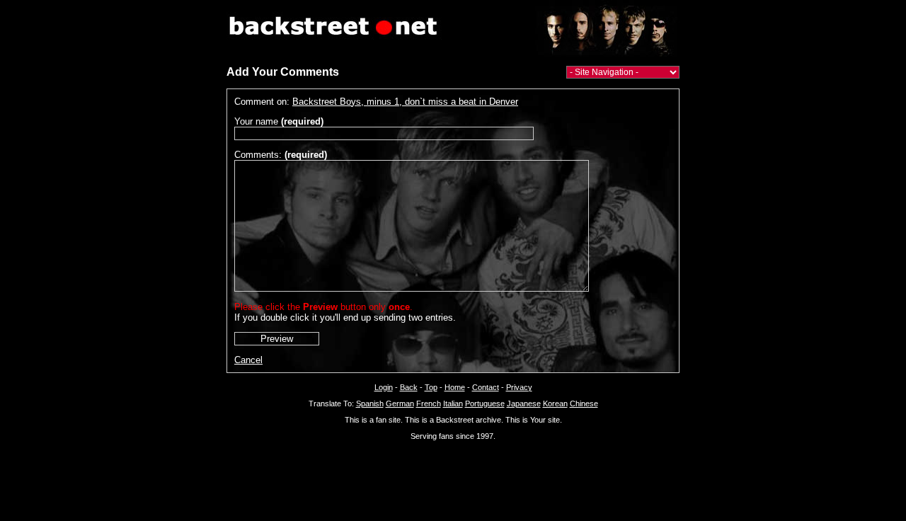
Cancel (248, 360)
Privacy (519, 387)
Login (383, 387)
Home (455, 387)
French (428, 403)
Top (431, 387)
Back (409, 387)
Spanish (370, 403)
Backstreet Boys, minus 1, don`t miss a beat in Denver (405, 101)
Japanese (524, 403)
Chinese (584, 403)
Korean (555, 403)
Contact (485, 387)
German (400, 403)
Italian (453, 403)
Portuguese (485, 403)
